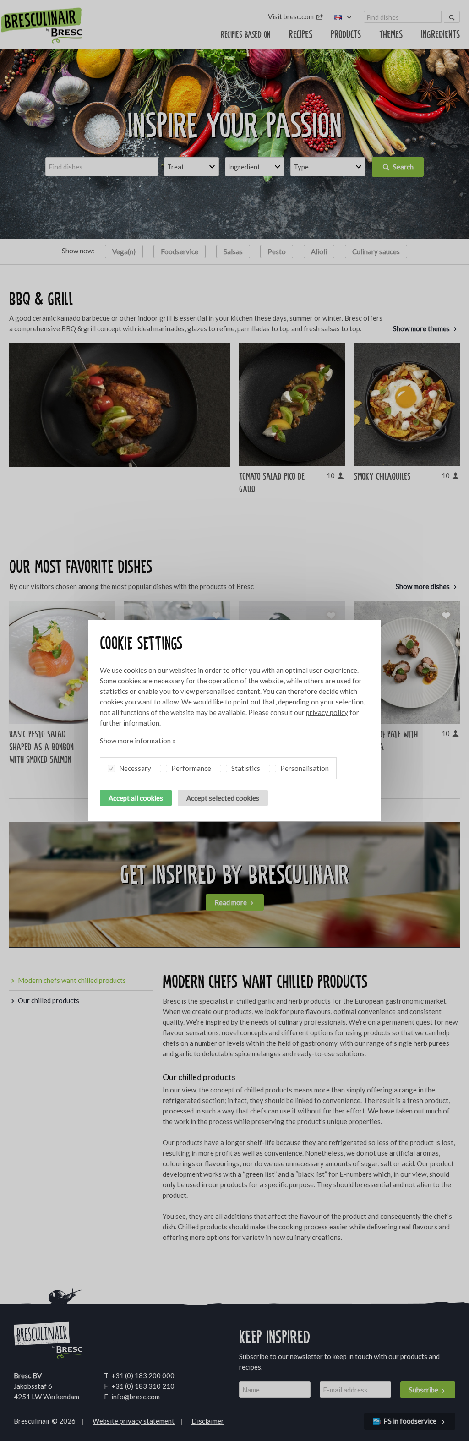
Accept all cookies (136, 798)
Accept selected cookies (222, 798)
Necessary (134, 768)
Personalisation (304, 768)
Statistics (245, 768)
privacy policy (327, 712)
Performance (190, 768)
